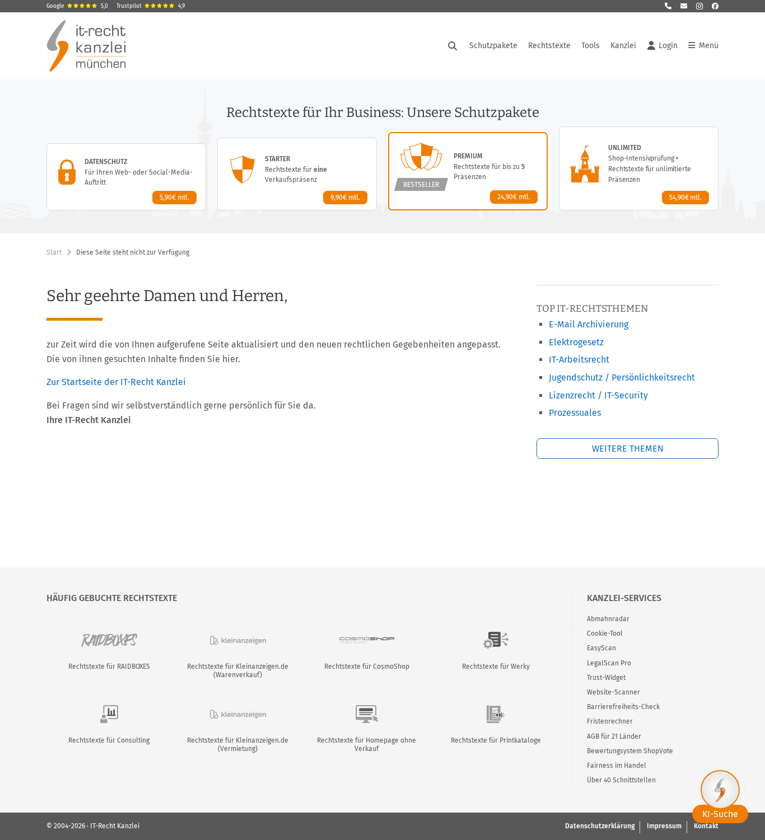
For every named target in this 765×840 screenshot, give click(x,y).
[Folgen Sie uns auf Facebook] (715, 6)
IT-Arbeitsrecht (579, 359)
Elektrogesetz (576, 342)
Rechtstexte (549, 45)
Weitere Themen (628, 448)
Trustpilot (150, 6)
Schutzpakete (493, 45)
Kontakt (706, 826)
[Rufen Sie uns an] (668, 6)
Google (77, 6)
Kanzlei (623, 45)
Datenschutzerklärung (600, 826)
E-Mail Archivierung (588, 324)
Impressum (664, 826)
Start (54, 252)
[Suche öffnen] (452, 46)
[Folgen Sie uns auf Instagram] (699, 6)
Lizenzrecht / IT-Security (598, 395)
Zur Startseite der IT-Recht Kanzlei (116, 382)
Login (668, 45)
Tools (590, 45)
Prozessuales (575, 412)
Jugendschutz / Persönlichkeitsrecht (622, 377)
